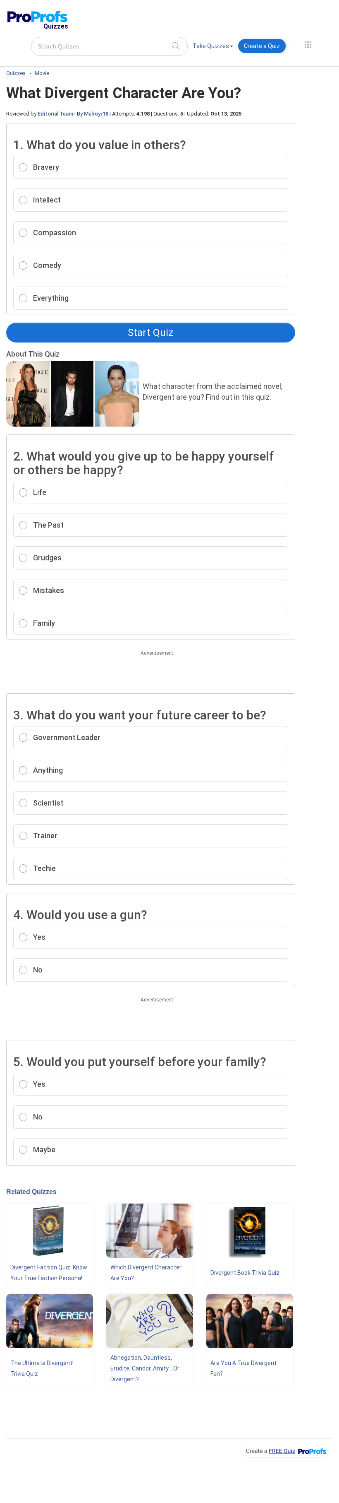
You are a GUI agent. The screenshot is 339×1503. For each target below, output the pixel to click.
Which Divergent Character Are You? (145, 1272)
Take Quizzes (211, 46)
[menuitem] (213, 47)
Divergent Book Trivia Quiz (244, 1272)
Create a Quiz (262, 46)
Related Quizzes (31, 1191)
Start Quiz (150, 332)
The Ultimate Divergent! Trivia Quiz (42, 1368)
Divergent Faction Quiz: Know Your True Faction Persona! (48, 1272)
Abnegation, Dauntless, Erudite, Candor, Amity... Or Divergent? (144, 1368)
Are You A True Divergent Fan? (243, 1368)
